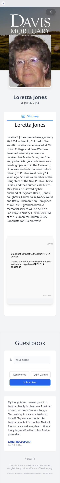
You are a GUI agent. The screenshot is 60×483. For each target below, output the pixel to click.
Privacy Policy (20, 468)
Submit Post (30, 382)
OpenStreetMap (33, 473)
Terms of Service (39, 468)
